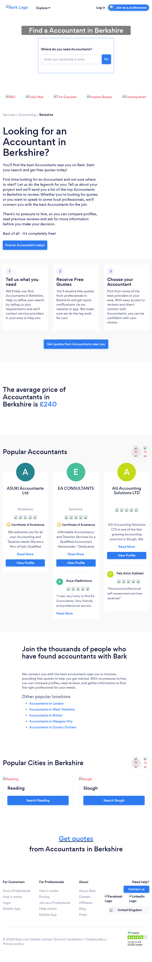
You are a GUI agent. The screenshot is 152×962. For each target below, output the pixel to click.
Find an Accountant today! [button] (25, 245)
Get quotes (76, 838)
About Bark (87, 891)
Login (7, 903)
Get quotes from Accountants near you (76, 344)
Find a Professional (16, 891)
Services (9, 115)
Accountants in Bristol (45, 715)
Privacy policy (13, 944)
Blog (82, 908)
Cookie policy (95, 939)
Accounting (27, 115)
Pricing (44, 897)
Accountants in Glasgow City (51, 721)
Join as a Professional (54, 903)
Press (83, 914)
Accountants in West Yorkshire (52, 709)
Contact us (136, 889)
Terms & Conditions (67, 939)
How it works (12, 897)
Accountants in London (46, 703)
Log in (100, 7)
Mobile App (11, 908)
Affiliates (85, 903)
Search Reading (38, 800)
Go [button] (106, 59)
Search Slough (114, 800)
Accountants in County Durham (52, 727)
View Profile (25, 563)
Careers (84, 897)
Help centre (48, 908)
